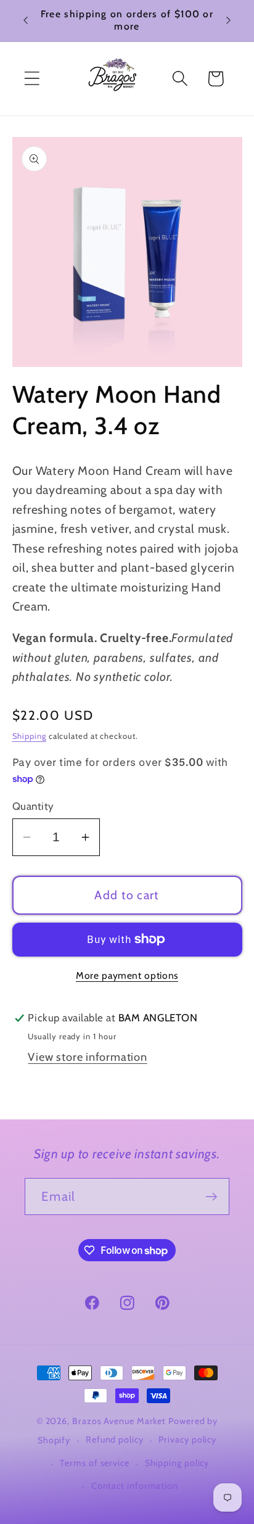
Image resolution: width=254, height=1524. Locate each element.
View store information (87, 1057)
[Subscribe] (211, 1197)
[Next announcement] (228, 20)
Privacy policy (187, 1439)
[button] (31, 78)
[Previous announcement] (25, 20)
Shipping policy (177, 1462)
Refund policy (115, 1439)
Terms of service (94, 1462)
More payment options (127, 975)
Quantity (33, 806)
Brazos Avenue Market (120, 1421)
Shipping (29, 736)
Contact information (134, 1485)
